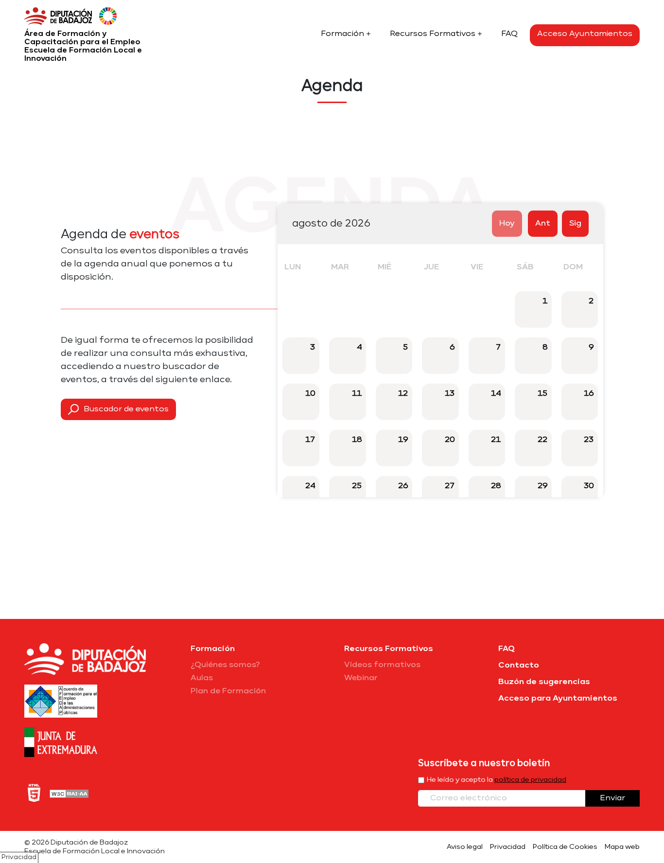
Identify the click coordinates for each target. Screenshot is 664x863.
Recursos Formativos (432, 34)
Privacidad (507, 847)
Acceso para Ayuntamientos (557, 699)
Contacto (518, 665)
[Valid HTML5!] (34, 793)
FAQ (509, 34)
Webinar (361, 678)
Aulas (202, 678)
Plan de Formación (228, 691)
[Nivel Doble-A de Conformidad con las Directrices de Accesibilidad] (69, 793)
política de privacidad (530, 779)
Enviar (612, 798)
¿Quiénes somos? (225, 665)
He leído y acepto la (496, 779)
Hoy (507, 224)
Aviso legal (465, 847)
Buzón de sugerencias (544, 682)
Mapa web (622, 847)
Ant (542, 224)
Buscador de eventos (126, 409)
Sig (575, 224)
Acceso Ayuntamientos (584, 34)
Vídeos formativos (382, 665)
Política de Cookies (565, 847)
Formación (342, 34)
